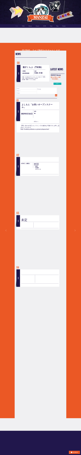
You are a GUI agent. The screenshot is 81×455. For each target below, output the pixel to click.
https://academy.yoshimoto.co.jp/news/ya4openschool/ (35, 129)
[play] (71, 0)
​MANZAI (41, 17)
